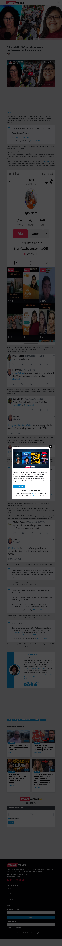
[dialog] (31, 473)
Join (33, 495)
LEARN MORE (19, 486)
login (33, 493)
